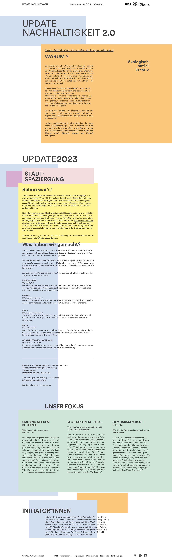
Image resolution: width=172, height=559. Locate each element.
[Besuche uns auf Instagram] (135, 555)
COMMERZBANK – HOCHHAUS (37, 340)
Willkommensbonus (62, 556)
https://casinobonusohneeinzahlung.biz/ (63, 95)
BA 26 (25, 325)
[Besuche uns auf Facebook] (140, 555)
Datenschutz (92, 556)
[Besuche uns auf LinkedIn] (145, 555)
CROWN (26, 295)
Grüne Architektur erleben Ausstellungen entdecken (79, 50)
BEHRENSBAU (29, 280)
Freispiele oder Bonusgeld (112, 556)
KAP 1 (25, 310)
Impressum (79, 556)
